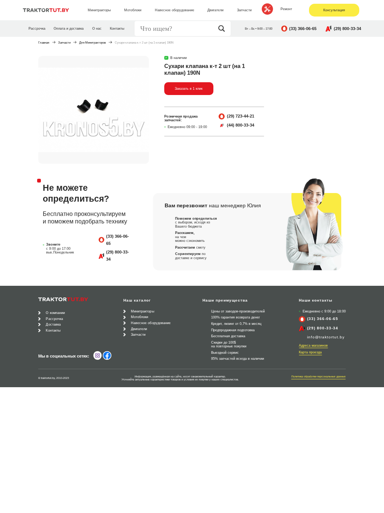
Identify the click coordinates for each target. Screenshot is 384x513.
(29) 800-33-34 (347, 28)
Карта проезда (310, 352)
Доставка (53, 324)
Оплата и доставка (69, 28)
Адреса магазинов (313, 345)
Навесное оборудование (151, 323)
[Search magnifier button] (223, 28)
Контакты (117, 28)
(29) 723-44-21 (240, 116)
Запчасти (64, 42)
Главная (43, 42)
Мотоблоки (139, 317)
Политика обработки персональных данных (318, 376)
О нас (97, 28)
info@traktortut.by (326, 337)
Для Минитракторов (92, 42)
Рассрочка (36, 28)
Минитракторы (142, 311)
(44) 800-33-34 (240, 125)
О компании (55, 313)
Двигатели (139, 329)
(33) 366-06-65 (302, 28)
